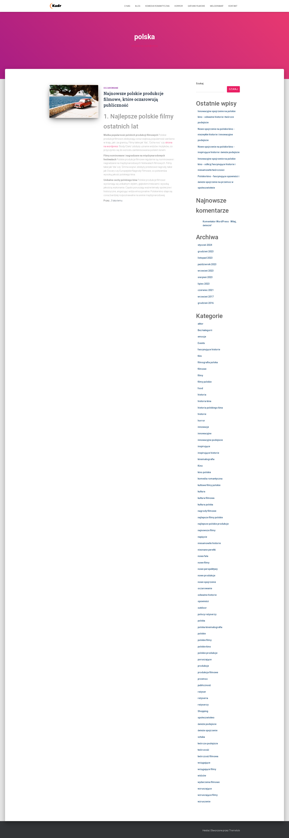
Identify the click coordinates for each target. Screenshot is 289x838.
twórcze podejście (208, 743)
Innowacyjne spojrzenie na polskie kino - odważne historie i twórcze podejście (216, 117)
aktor (200, 323)
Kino (200, 465)
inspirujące (204, 446)
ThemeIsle (234, 830)
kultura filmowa (206, 498)
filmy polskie (205, 381)
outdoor (202, 607)
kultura (201, 491)
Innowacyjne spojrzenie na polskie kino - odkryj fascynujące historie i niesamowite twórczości (216, 164)
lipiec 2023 (204, 283)
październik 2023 (207, 264)
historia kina (204, 401)
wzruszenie (204, 801)
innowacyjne (204, 433)
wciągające (204, 762)
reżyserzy (203, 704)
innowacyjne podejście (210, 440)
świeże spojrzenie (207, 730)
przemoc (203, 679)
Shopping (203, 711)
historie (202, 414)
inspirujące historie (208, 453)
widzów (202, 775)
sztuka (201, 737)
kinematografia (206, 459)
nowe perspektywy (208, 569)
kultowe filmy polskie (209, 485)
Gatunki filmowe (196, 6)
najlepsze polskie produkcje (213, 523)
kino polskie (204, 472)
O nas (127, 6)
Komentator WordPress (216, 221)
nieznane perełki (207, 549)
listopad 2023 (205, 257)
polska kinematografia (210, 627)
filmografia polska (208, 362)
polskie (202, 633)
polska (201, 620)
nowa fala (203, 556)
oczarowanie (111, 88)
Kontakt (232, 6)
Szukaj (200, 83)
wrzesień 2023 (206, 270)
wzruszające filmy (208, 795)
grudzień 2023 (206, 251)
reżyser (202, 691)
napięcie (202, 537)
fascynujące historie (209, 349)
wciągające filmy (207, 769)
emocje (202, 336)
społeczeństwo (206, 717)
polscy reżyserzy (207, 614)
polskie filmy (205, 640)
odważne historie (207, 595)
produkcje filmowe (208, 672)
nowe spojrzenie (207, 582)
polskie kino (204, 646)
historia (202, 394)
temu (116, 200)
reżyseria (203, 698)
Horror (178, 6)
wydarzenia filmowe (209, 782)
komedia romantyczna (210, 478)
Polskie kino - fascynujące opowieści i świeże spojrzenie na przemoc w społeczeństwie (218, 182)
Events (201, 343)
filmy (200, 375)
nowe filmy (203, 562)
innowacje (203, 427)
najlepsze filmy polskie (210, 517)
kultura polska (205, 504)
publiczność (204, 685)
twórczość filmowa (208, 756)
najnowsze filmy (206, 530)
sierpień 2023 (205, 277)
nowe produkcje (206, 575)
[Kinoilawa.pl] (55, 6)
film (200, 356)
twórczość (203, 749)
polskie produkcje (207, 653)
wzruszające (205, 788)
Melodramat (216, 6)
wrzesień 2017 (206, 296)
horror (201, 420)
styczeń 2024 (205, 245)
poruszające (205, 659)
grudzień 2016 (206, 303)
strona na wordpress (144, 46)
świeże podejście (207, 724)
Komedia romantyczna (157, 6)
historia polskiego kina (210, 407)
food (200, 388)
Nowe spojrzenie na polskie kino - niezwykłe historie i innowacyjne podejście (216, 135)
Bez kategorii (205, 330)
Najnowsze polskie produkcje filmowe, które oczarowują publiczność (133, 99)
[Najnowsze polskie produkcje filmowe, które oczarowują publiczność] (74, 101)
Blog (137, 6)
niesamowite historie (209, 543)
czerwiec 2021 (206, 290)
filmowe (202, 369)
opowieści (203, 601)
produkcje (203, 666)
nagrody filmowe (207, 511)
